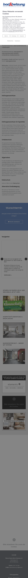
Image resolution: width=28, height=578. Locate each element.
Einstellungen (14, 36)
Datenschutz (10, 41)
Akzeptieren (22, 36)
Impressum (17, 41)
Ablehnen (6, 36)
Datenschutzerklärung (18, 30)
